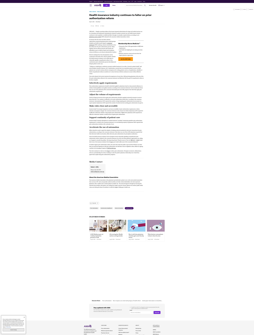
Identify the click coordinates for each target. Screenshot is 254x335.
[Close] (24, 317)
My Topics (244, 9)
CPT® (132, 1)
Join (106, 5)
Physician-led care (105, 333)
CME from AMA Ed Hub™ (98, 1)
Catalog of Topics (129, 208)
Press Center (92, 11)
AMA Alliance (156, 334)
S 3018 (137, 140)
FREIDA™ (91, 1)
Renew (113, 5)
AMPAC (154, 329)
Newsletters (139, 1)
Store (129, 1)
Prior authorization (107, 300)
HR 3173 (133, 140)
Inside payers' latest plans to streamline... (152, 300)
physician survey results (95, 37)
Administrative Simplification (106, 208)
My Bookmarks (251, 9)
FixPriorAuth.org (111, 148)
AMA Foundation (156, 332)
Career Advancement (108, 1)
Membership (138, 328)
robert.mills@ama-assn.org (97, 171)
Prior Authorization (94, 208)
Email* (131, 310)
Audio (135, 1)
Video (144, 1)
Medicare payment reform (107, 330)
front (108, 151)
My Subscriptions (237, 9)
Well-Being (125, 1)
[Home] (87, 326)
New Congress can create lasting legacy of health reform (127, 300)
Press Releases (101, 11)
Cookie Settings (13, 329)
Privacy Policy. (8, 327)
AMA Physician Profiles (117, 1)
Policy (137, 333)
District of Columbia (119, 208)
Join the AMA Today (126, 59)
